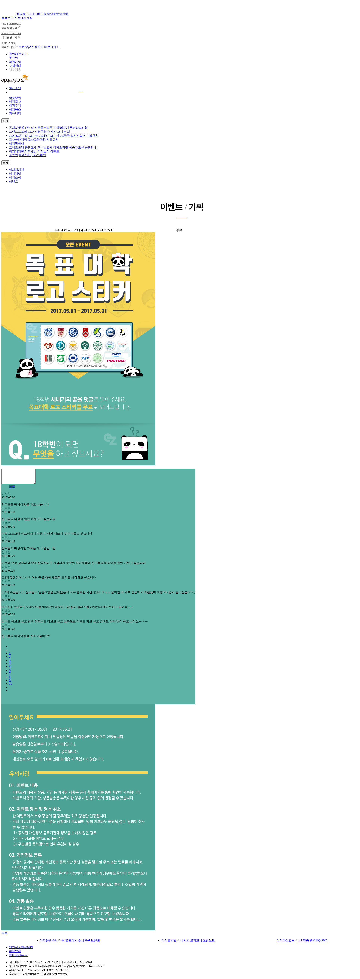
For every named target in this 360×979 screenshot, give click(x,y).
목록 (5, 933)
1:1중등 (20, 13)
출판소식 (28, 127)
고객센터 (15, 65)
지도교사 (52, 139)
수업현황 (92, 135)
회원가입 (15, 61)
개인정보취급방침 (21, 947)
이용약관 (15, 951)
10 (10, 683)
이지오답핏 (60, 147)
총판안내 (91, 147)
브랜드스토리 (18, 131)
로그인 (13, 57)
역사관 (51, 131)
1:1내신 (31, 13)
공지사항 (15, 127)
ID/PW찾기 (39, 155)
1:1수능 (41, 13)
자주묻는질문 (43, 127)
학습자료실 (24, 17)
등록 (12, 486)
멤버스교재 (45, 147)
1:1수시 (54, 135)
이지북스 (15, 109)
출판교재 (31, 147)
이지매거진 (16, 151)
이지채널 (31, 151)
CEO (31, 131)
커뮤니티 (15, 113)
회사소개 (15, 88)
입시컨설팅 (78, 135)
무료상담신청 (79, 127)
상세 (5, 120)
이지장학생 (16, 143)
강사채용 (15, 69)
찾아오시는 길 (18, 955)
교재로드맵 (16, 147)
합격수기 (15, 105)
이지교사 (15, 101)
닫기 (5, 162)
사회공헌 (41, 131)
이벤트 (54, 151)
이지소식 (44, 151)
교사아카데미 (18, 139)
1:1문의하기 (61, 127)
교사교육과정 (37, 139)
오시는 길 (63, 131)
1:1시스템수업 (18, 135)
